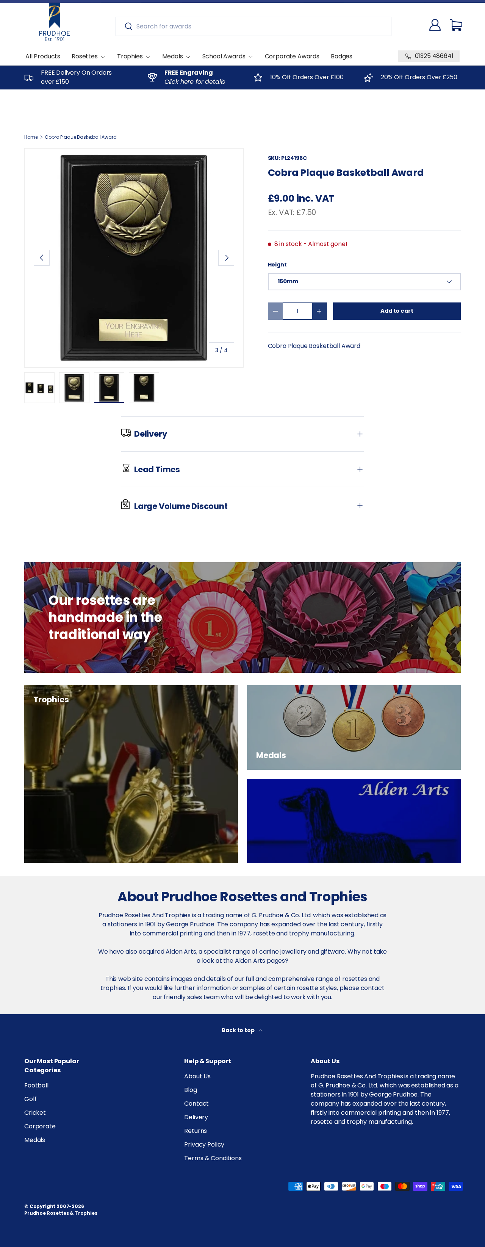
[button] (456, 25)
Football (36, 1085)
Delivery (196, 1117)
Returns (195, 1130)
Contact (196, 1103)
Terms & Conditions (212, 1158)
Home (31, 137)
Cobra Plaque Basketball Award (80, 137)
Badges (341, 56)
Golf (30, 1099)
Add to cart (396, 311)
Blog (190, 1090)
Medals (172, 56)
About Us (197, 1076)
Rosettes (85, 56)
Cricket (35, 1112)
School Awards (224, 56)
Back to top (238, 1030)
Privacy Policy (204, 1144)
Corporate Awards (292, 56)
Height (277, 264)
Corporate (40, 1126)
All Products (42, 56)
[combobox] (253, 26)
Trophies (130, 56)
